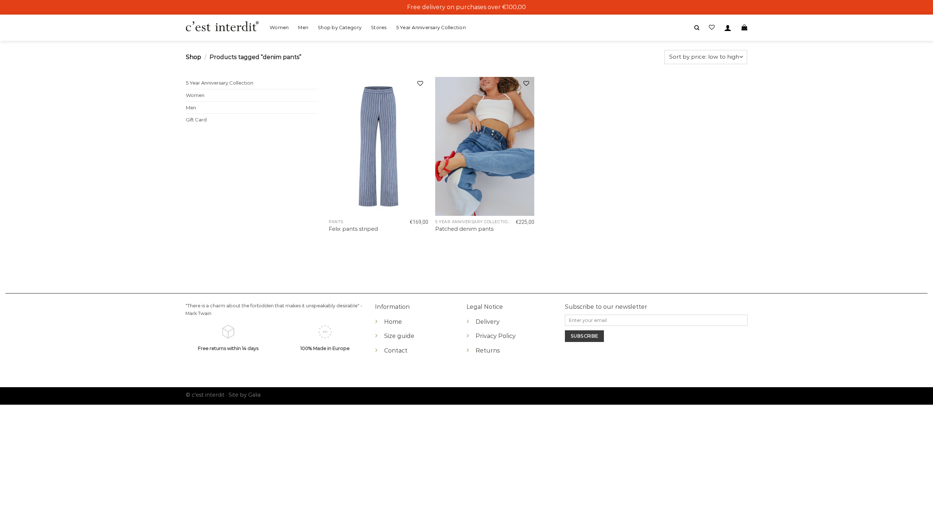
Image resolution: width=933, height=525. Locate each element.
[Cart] (744, 27)
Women (279, 27)
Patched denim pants (464, 229)
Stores (379, 27)
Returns (488, 350)
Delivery (488, 321)
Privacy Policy (496, 335)
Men (303, 27)
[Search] (696, 28)
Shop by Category (340, 27)
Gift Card (196, 119)
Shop (193, 57)
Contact (395, 350)
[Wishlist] (420, 84)
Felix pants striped (353, 229)
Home (393, 321)
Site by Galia (245, 395)
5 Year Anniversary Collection (431, 27)
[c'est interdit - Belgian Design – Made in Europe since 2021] (222, 26)
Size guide (399, 335)
